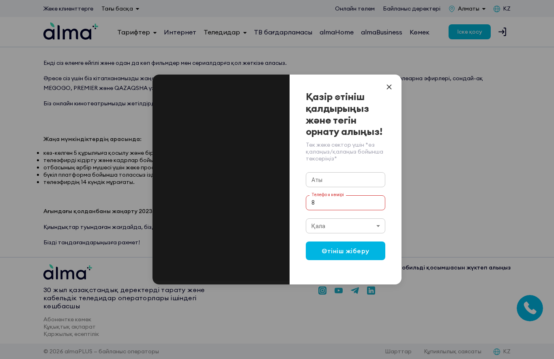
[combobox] (346, 225)
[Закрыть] (389, 86)
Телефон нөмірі (327, 194)
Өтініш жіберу (345, 251)
